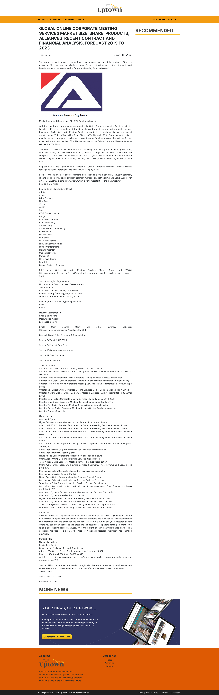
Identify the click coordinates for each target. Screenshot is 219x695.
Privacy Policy (152, 693)
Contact (109, 666)
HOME (41, 19)
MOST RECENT (54, 19)
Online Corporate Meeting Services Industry (110, 126)
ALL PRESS (69, 19)
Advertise (109, 663)
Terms (140, 693)
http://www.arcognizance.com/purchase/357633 (62, 330)
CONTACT (82, 19)
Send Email (50, 545)
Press (109, 660)
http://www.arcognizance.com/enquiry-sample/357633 (74, 169)
